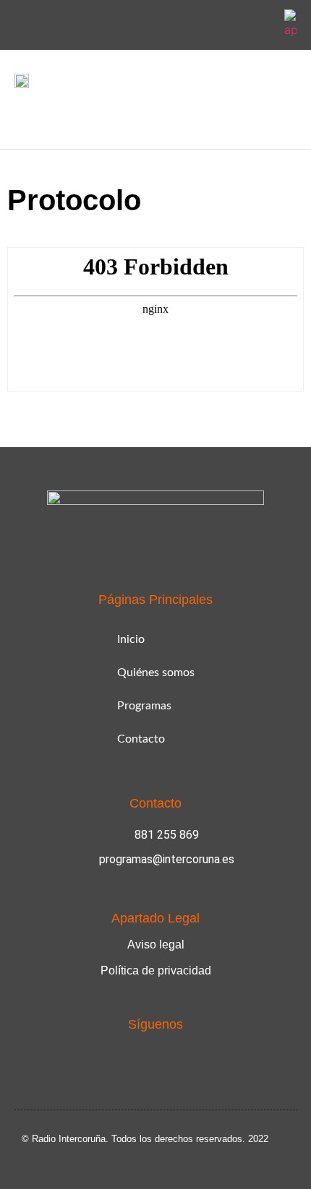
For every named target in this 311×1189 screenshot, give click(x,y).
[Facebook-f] (226, 25)
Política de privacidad (156, 970)
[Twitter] (260, 25)
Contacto (141, 739)
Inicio (131, 639)
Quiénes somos (156, 672)
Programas (144, 706)
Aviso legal (155, 944)
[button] (24, 115)
